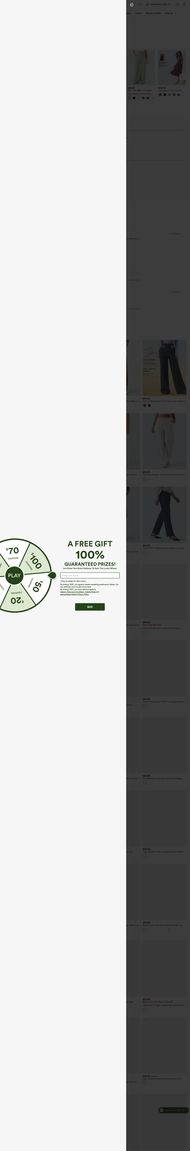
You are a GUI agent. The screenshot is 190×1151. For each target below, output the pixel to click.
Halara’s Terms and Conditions (72, 592)
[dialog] (95, 575)
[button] (14, 576)
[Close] (132, 5)
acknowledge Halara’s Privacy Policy (74, 594)
